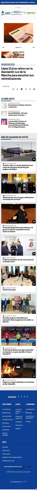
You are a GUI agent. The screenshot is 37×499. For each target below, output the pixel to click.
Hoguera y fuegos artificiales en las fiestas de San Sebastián (18, 383)
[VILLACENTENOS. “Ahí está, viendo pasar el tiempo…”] (4, 114)
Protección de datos (19, 468)
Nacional (5, 423)
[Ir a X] (21, 396)
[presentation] (3, 47)
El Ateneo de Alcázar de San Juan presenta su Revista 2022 (18, 260)
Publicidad (6, 454)
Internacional (7, 419)
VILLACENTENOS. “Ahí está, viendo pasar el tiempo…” (18, 114)
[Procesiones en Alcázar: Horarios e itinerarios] (4, 105)
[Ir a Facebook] (18, 396)
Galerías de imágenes (30, 417)
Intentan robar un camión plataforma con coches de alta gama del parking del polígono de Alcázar (18, 167)
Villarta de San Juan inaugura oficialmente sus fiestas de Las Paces (18, 198)
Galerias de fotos (8, 64)
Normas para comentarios (12, 457)
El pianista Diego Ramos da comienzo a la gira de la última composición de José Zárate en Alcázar (18, 229)
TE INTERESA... (7, 409)
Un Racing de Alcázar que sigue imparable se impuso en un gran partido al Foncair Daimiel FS (18, 351)
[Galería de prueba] (18, 276)
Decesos (29, 413)
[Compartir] (17, 89)
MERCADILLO (6, 413)
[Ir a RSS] (27, 396)
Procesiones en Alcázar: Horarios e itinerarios (19, 106)
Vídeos (28, 421)
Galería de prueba (9, 289)
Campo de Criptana (18, 417)
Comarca (18, 422)
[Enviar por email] (13, 89)
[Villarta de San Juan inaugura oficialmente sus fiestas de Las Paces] (18, 183)
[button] (16, 47)
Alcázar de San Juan (18, 411)
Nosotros (5, 450)
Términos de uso (8, 461)
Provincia (19, 425)
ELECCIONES (6, 426)
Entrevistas (30, 409)
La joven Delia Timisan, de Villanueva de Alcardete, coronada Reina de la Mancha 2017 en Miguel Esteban (18, 124)
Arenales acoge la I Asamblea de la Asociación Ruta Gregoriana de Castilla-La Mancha (18, 319)
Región (17, 428)
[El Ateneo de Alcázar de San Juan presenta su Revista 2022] (18, 246)
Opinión (5, 447)
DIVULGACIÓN (6, 416)
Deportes (5, 430)
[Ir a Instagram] (24, 396)
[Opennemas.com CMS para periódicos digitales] (18, 482)
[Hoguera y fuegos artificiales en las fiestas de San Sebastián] (18, 368)
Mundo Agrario (5, 434)
